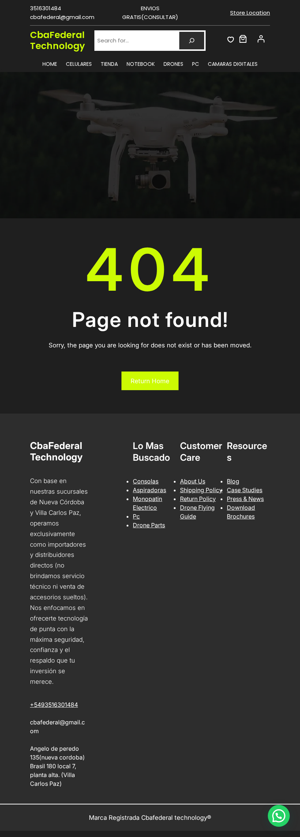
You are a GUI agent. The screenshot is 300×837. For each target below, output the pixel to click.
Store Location (250, 12)
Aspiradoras (149, 490)
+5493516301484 (54, 704)
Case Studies (244, 490)
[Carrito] (243, 39)
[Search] (191, 40)
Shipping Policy (201, 490)
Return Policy (198, 498)
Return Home (150, 381)
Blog (233, 481)
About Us (192, 481)
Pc (136, 516)
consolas (145, 481)
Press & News (245, 498)
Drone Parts (149, 525)
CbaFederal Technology (57, 40)
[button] (279, 816)
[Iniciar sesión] (261, 39)
